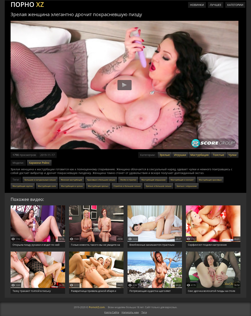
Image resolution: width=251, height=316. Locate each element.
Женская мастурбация (71, 179)
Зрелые (165, 155)
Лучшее (215, 5)
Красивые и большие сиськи (101, 179)
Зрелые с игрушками (186, 186)
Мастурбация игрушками (153, 179)
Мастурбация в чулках (72, 186)
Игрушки (180, 155)
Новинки (197, 5)
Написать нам (130, 312)
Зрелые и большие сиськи (158, 186)
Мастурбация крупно (23, 186)
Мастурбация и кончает (182, 179)
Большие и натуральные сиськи (40, 179)
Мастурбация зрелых (98, 186)
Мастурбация (199, 155)
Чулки (232, 155)
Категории (235, 5)
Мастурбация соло (47, 186)
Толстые (218, 155)
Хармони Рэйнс (39, 163)
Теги (144, 312)
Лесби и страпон (128, 179)
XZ (27, 4)
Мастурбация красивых (210, 179)
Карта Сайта (111, 312)
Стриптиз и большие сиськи (127, 186)
